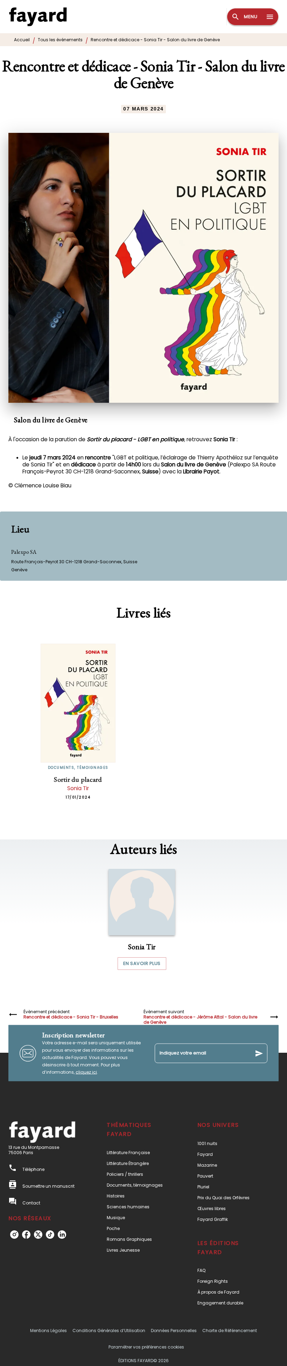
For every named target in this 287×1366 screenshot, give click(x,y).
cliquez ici (86, 1072)
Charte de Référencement (229, 1330)
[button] (142, 919)
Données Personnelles (174, 1330)
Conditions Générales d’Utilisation (108, 1330)
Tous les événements (60, 40)
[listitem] (14, 1234)
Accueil (22, 40)
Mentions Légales (48, 1330)
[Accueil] (37, 16)
